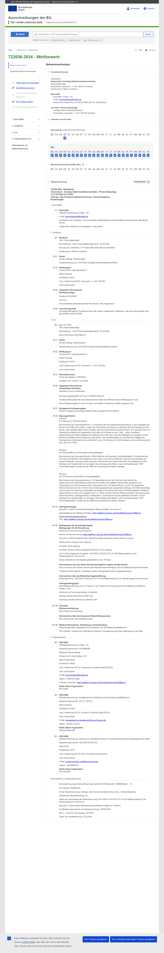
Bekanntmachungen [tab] (18, 65)
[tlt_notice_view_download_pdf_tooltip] (52, 155)
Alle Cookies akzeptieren (95, 939)
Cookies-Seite (28, 942)
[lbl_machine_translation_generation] (83, 165)
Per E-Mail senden (24, 102)
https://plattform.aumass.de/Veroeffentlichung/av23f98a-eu (117, 513)
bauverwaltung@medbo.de (70, 99)
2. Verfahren (17, 126)
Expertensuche (74, 40)
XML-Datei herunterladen (27, 83)
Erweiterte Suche (58, 40)
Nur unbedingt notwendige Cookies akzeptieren (133, 939)
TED (10, 50)
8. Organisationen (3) (21, 139)
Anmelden (135, 8)
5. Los (14, 132)
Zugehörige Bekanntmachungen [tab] (23, 71)
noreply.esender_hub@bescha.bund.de (81, 761)
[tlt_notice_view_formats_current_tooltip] (148, 182)
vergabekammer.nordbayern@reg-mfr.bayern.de (85, 720)
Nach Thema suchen (91, 40)
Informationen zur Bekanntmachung (20, 147)
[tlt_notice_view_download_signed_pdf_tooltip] (64, 138)
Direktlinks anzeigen (25, 88)
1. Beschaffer (18, 119)
